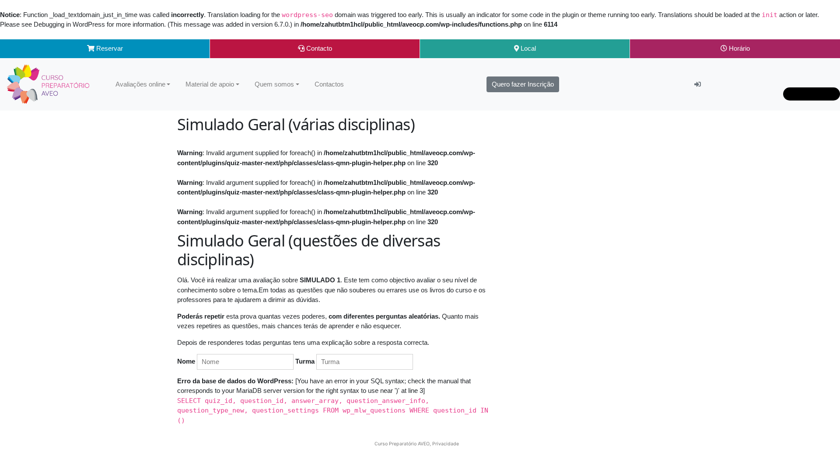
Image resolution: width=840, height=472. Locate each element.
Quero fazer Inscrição (523, 84)
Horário (738, 48)
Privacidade (445, 444)
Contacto (318, 48)
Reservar (108, 48)
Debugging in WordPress (69, 24)
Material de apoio (210, 84)
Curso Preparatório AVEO (402, 444)
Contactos (329, 84)
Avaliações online (140, 84)
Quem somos (274, 84)
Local (527, 48)
